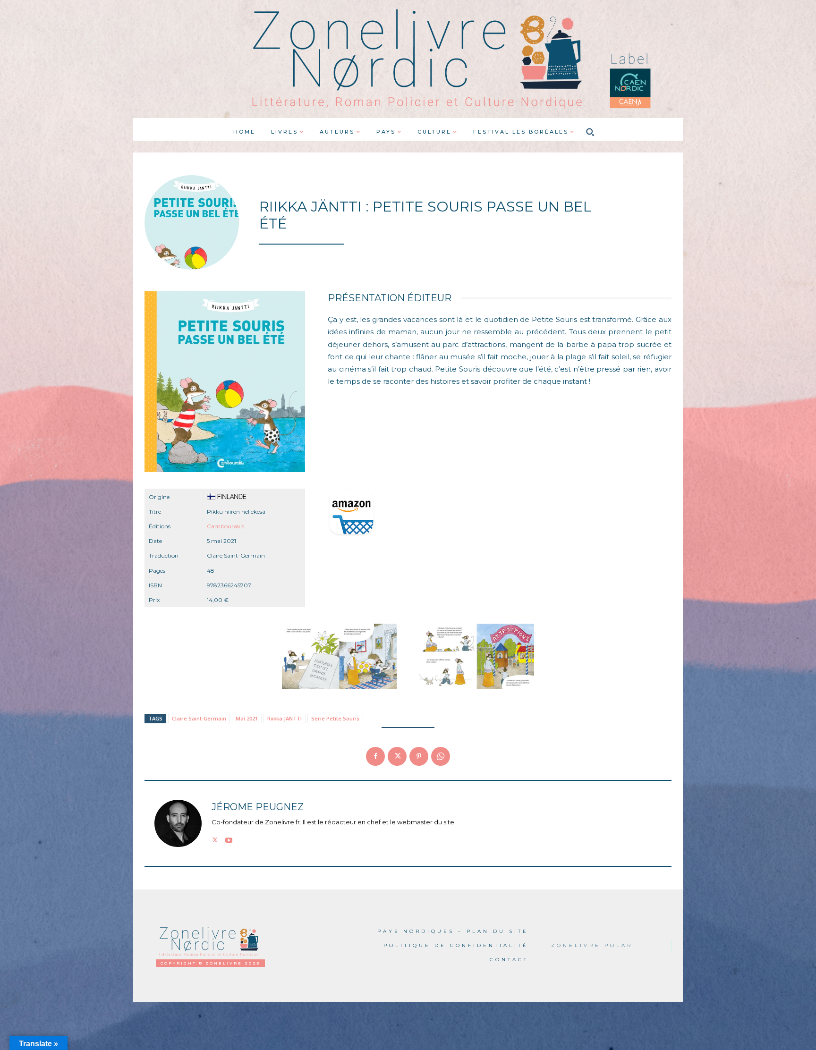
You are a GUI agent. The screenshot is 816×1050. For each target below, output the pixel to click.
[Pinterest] (418, 756)
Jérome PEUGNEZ (258, 807)
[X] (397, 756)
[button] (590, 132)
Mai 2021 (247, 718)
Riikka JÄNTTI (284, 718)
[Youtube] (228, 838)
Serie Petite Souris (335, 718)
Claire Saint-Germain (199, 718)
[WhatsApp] (440, 756)
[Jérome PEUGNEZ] (178, 823)
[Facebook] (375, 756)
